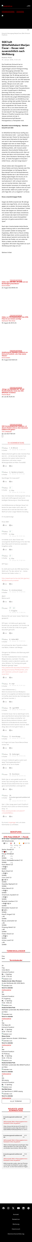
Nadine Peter (7, 57)
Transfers (20, 11)
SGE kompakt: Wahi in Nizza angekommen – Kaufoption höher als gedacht (16, 1122)
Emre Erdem (6, 285)
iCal (3, 990)
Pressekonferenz (8, 11)
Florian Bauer (6, 394)
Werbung (16, 1224)
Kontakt (16, 1214)
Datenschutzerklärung (16, 1234)
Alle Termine (16, 1101)
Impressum (16, 1229)
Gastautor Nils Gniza (8, 321)
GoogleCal (7, 990)
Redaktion (16, 1219)
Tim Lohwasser (7, 431)
